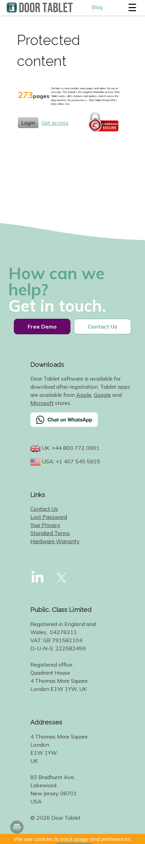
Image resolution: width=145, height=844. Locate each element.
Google (102, 394)
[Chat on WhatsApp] (81, 423)
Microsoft (42, 403)
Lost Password (48, 516)
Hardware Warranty (55, 541)
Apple (83, 394)
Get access (54, 122)
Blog (97, 7)
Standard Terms (50, 533)
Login (28, 122)
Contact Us (44, 508)
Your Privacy (45, 525)
